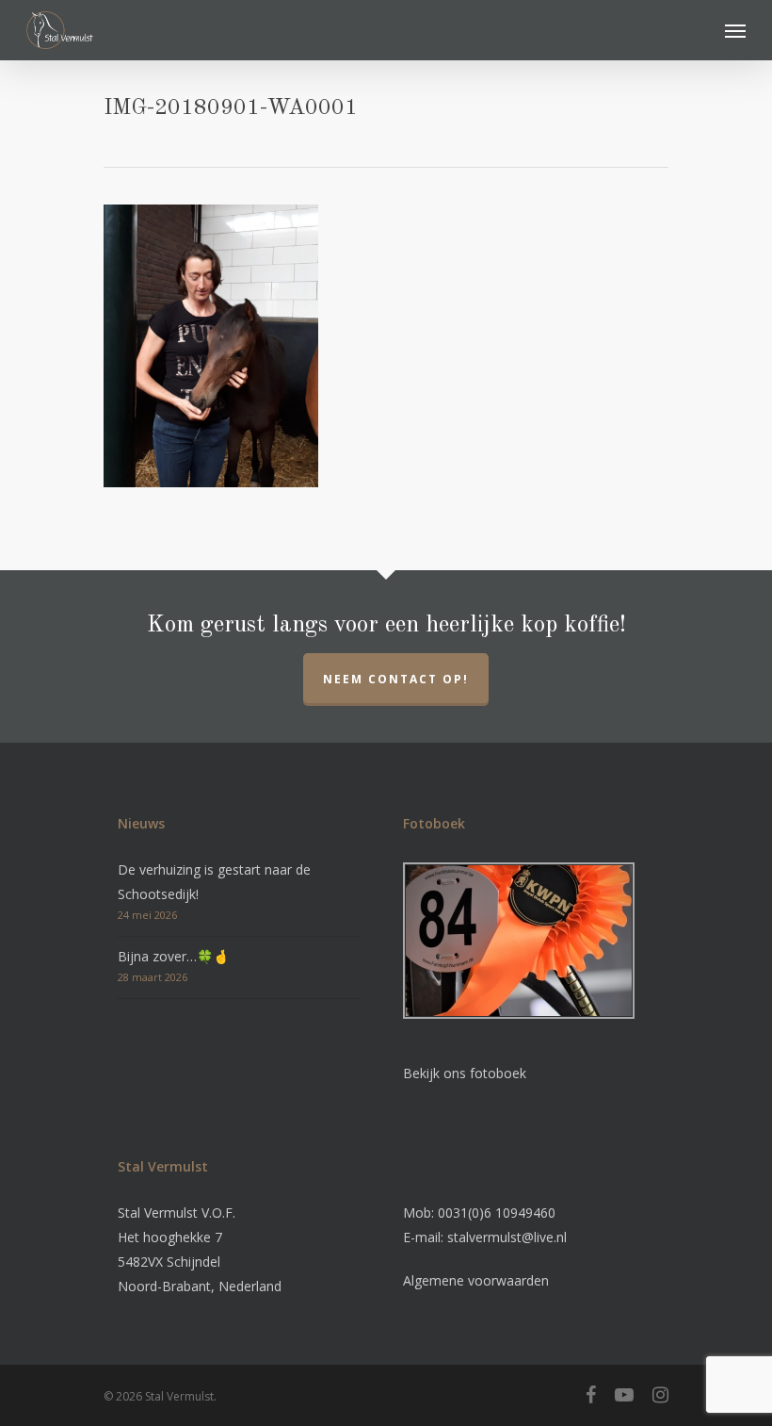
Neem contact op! (396, 679)
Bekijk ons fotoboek (464, 1073)
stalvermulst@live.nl (507, 1237)
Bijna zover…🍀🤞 (173, 956)
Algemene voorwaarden (476, 1280)
